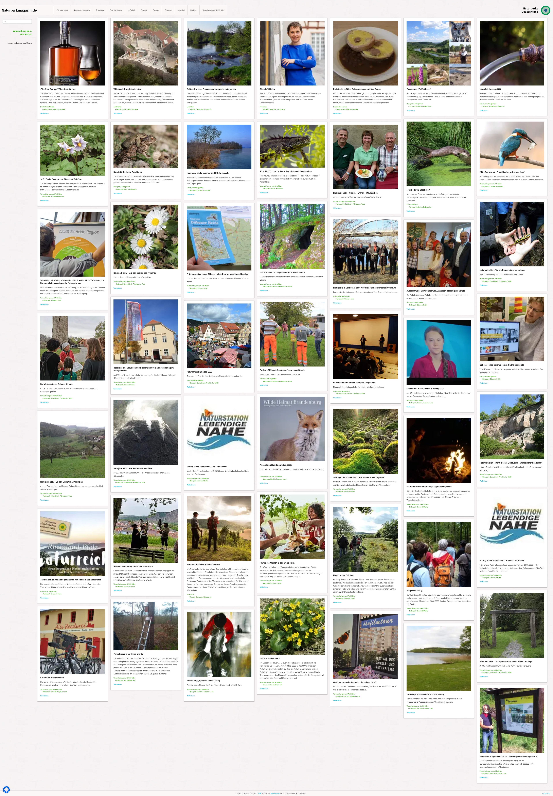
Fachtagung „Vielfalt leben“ (419, 89)
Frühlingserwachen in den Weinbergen (277, 562)
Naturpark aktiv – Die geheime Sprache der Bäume (282, 272)
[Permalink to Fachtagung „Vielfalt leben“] (439, 53)
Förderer (193, 10)
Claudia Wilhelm (267, 89)
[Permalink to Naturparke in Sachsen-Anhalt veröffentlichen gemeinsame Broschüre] (365, 251)
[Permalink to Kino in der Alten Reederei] (72, 641)
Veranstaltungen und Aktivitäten (213, 10)
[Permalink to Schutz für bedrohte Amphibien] (145, 146)
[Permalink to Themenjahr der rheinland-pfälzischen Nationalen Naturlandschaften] (72, 543)
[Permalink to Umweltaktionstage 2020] (512, 53)
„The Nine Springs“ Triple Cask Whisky (58, 89)
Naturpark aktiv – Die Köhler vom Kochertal (133, 468)
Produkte (144, 10)
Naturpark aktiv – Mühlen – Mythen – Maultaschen (355, 192)
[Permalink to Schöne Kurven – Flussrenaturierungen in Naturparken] (219, 53)
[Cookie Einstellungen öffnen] (6, 792)
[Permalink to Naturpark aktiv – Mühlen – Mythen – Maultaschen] (365, 157)
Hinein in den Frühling (343, 575)
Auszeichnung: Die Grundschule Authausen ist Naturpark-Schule (436, 290)
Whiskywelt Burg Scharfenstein (127, 89)
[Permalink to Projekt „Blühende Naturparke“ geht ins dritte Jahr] (292, 334)
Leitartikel (181, 10)
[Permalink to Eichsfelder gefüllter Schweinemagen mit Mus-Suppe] (365, 53)
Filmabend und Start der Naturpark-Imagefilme (354, 382)
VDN (259, 793)
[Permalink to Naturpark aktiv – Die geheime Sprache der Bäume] (292, 236)
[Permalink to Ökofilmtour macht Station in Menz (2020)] (439, 352)
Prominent (168, 10)
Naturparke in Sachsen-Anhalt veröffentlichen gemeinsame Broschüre (364, 287)
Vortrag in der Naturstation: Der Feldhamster (207, 466)
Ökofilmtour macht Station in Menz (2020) (425, 388)
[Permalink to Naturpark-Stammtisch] (292, 626)
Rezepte (156, 10)
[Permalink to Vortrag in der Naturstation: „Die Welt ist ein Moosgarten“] (365, 441)
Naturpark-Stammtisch (270, 658)
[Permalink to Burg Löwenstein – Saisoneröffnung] (72, 348)
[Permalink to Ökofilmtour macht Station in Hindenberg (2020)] (365, 646)
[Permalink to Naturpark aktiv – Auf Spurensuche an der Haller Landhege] (512, 625)
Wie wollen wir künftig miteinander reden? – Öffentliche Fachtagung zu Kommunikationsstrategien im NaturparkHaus (72, 281)
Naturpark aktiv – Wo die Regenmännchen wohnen (502, 270)
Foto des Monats (116, 10)
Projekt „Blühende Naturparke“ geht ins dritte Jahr (282, 370)
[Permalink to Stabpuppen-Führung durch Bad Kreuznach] (145, 530)
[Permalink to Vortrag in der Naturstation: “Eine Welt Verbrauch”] (512, 524)
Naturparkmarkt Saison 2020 (199, 371)
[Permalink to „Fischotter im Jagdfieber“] (439, 154)
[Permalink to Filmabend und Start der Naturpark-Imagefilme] (365, 346)
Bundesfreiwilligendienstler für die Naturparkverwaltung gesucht (508, 756)
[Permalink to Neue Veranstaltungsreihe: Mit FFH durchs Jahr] (219, 147)
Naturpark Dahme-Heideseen (492, 186)
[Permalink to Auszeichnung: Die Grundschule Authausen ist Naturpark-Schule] (439, 254)
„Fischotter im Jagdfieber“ (418, 189)
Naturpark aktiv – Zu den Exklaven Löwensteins (61, 481)
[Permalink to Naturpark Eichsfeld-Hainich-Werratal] (219, 528)
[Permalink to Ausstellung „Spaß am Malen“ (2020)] (219, 644)
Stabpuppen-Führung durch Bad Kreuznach (133, 566)
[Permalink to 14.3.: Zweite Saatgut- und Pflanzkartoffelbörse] (72, 150)
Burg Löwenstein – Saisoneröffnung (56, 384)
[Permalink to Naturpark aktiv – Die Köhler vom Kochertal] (145, 432)
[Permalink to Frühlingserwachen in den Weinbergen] (292, 527)
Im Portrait (131, 10)
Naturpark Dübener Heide (199, 288)
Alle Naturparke (62, 10)
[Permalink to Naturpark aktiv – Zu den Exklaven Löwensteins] (72, 445)
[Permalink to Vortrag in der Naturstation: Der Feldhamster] (219, 430)
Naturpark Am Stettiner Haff (272, 685)
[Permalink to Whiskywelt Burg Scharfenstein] (145, 53)
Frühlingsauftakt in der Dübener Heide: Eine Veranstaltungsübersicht (217, 274)
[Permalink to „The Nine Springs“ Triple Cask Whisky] (72, 53)
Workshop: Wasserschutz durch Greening (425, 694)
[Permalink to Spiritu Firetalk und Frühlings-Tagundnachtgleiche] (439, 450)
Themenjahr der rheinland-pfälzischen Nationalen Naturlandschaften (70, 579)
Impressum (12, 43)
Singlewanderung (414, 590)
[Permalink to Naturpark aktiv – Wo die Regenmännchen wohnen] (512, 234)
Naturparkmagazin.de (19, 10)
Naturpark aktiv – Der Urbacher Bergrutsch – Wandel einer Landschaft (511, 462)
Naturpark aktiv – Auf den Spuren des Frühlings (134, 272)
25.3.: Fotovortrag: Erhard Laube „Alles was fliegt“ (502, 172)
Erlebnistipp (100, 10)
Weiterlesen (44, 113)
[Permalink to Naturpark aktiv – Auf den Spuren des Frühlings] (145, 237)
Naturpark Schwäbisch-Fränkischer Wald (350, 204)
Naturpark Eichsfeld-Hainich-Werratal (203, 564)
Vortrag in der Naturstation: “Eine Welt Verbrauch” (502, 560)
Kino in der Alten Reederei (52, 677)
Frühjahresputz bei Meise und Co (128, 654)
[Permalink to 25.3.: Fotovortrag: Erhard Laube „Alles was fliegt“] (512, 145)
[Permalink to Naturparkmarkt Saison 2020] (219, 335)
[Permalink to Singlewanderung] (439, 554)
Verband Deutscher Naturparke (54, 109)
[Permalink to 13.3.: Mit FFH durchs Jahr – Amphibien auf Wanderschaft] (292, 146)
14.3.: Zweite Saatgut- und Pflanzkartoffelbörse (61, 179)
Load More (294, 789)
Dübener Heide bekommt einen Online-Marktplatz (502, 364)
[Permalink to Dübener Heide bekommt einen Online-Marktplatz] (512, 329)
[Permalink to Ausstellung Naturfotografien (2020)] (292, 429)
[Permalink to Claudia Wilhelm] (292, 53)
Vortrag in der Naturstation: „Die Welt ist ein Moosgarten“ (359, 477)
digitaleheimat (275, 793)
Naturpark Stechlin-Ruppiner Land (421, 403)
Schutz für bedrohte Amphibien (127, 172)
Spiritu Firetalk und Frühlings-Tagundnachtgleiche (429, 486)
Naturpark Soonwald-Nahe (199, 481)
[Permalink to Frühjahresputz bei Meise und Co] (145, 626)
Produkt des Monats (47, 107)
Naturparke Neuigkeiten (82, 10)
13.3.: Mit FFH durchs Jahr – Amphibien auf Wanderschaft (286, 171)
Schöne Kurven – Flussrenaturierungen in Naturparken (211, 89)
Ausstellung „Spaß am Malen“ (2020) (203, 680)
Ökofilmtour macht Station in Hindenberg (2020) (354, 682)
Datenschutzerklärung (24, 43)
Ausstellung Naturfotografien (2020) (276, 465)
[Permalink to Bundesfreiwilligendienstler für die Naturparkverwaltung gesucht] (512, 720)
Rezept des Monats (340, 107)
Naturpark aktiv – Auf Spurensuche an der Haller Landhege (506, 661)
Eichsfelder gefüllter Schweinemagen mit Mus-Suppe (357, 89)
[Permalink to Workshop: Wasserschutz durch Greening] (439, 658)
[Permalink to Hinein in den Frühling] (365, 539)
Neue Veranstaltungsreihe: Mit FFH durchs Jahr (208, 173)
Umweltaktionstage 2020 (490, 89)
